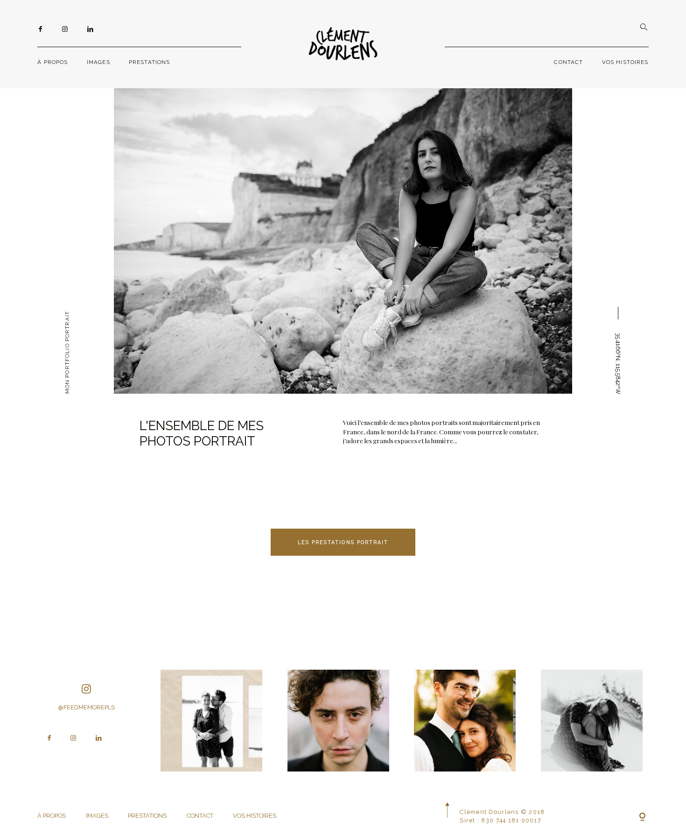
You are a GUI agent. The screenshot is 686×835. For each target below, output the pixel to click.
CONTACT (568, 62)
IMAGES (98, 62)
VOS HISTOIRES (625, 62)
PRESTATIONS (149, 62)
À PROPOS (52, 62)
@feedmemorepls (86, 707)
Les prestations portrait (343, 542)
